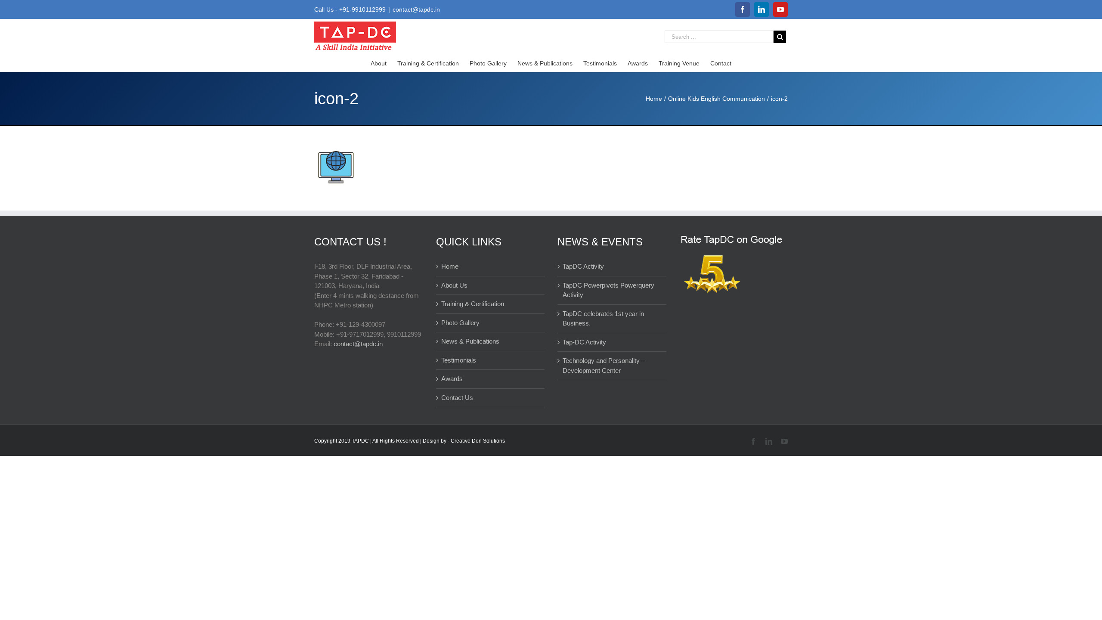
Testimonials (458, 360)
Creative (461, 441)
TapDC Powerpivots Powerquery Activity (608, 290)
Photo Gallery (460, 322)
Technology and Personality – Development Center (604, 365)
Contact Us (457, 397)
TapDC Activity (583, 266)
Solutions (494, 441)
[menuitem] (384, 62)
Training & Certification (472, 303)
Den (477, 441)
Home (449, 266)
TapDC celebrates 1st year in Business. (603, 318)
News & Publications (470, 341)
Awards (452, 378)
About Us (454, 285)
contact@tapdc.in (416, 9)
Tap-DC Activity (584, 342)
